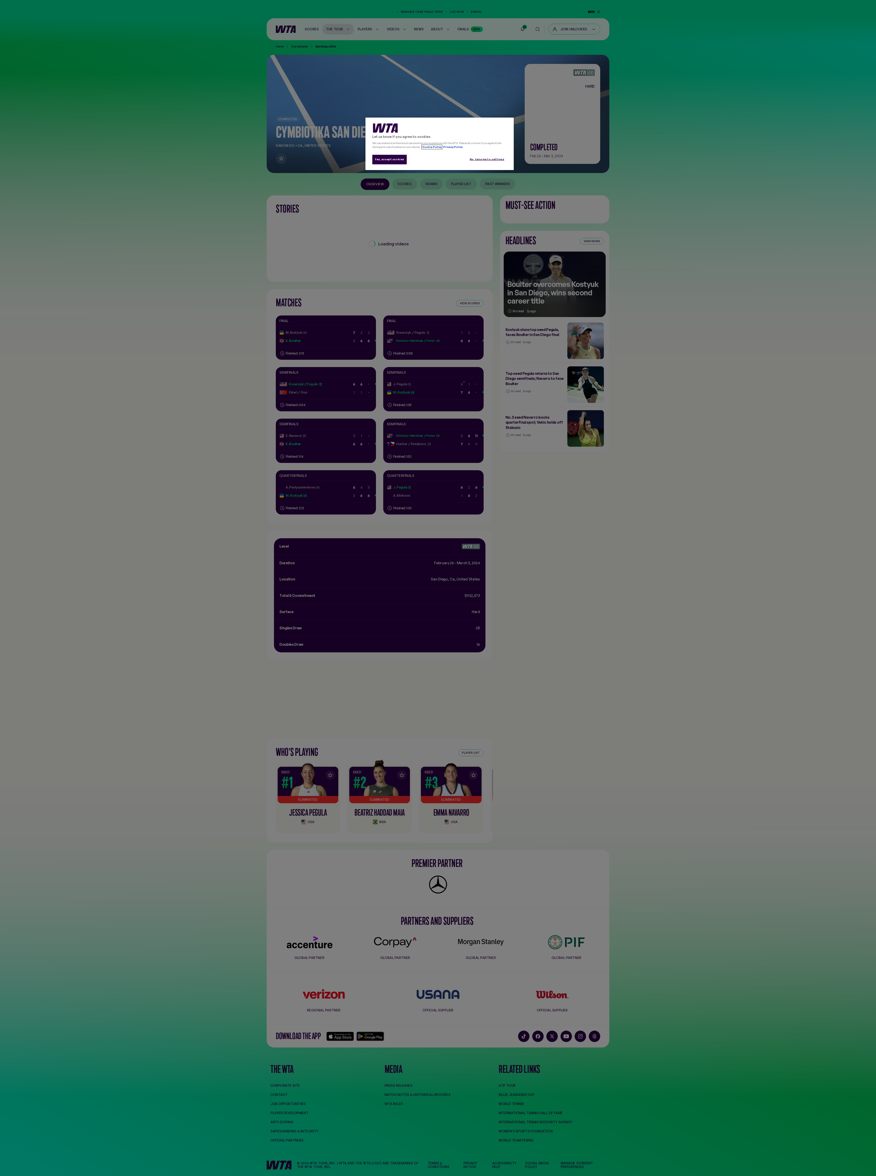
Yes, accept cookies (389, 159)
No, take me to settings (487, 159)
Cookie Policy (432, 147)
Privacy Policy (453, 147)
